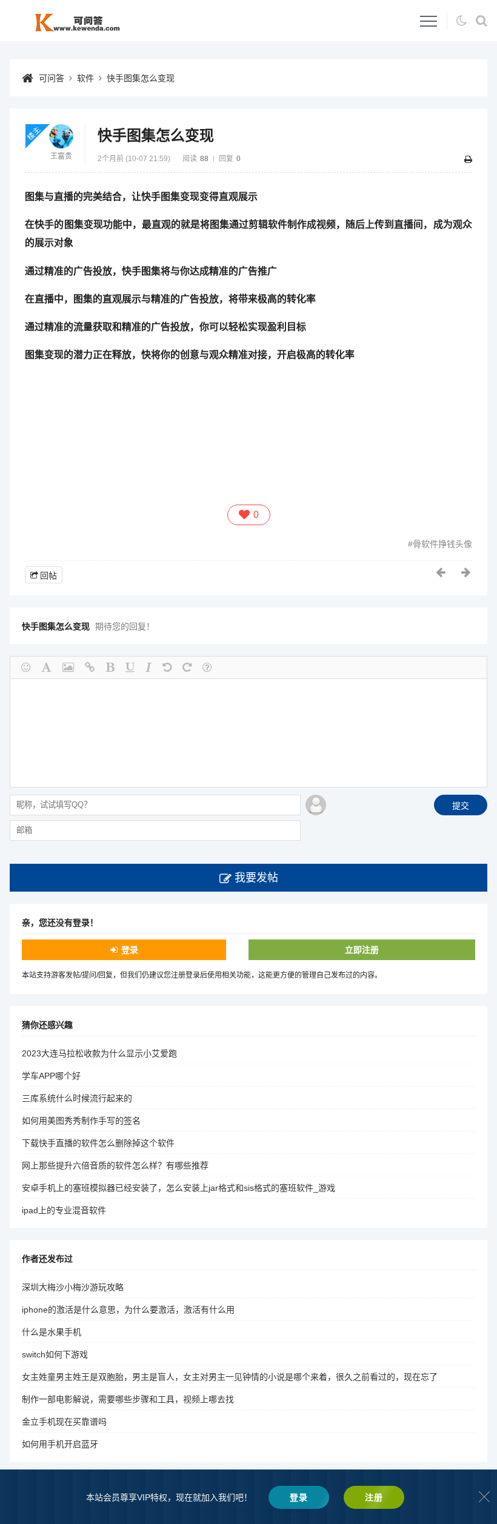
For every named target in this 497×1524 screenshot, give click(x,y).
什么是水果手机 (51, 1332)
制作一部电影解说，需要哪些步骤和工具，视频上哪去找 (128, 1399)
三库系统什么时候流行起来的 (77, 1098)
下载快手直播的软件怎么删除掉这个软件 (98, 1143)
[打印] (468, 159)
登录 (129, 950)
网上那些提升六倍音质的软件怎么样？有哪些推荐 (115, 1165)
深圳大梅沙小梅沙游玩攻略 (73, 1287)
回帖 (48, 575)
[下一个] (466, 572)
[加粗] (110, 667)
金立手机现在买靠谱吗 (64, 1421)
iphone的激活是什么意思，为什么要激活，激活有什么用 (128, 1309)
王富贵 (61, 156)
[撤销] (167, 667)
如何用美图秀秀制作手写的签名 (81, 1120)
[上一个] (441, 572)
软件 (85, 78)
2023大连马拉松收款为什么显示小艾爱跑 (99, 1053)
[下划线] (130, 667)
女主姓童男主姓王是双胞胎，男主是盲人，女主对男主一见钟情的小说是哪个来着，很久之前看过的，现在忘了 (230, 1377)
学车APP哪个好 (51, 1076)
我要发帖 (256, 878)
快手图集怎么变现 (141, 78)
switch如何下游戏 (55, 1354)
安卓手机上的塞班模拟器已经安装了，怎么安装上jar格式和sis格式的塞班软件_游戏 (178, 1188)
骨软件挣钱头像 (442, 544)
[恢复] (187, 667)
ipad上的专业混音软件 (64, 1210)
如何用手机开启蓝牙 (60, 1444)
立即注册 (362, 950)
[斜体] (148, 667)
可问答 (51, 78)
